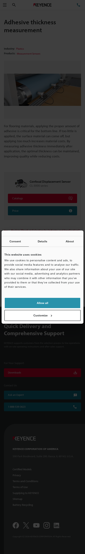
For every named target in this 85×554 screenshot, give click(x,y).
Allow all (42, 303)
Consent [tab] (15, 241)
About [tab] (70, 241)
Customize (40, 315)
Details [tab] (42, 241)
